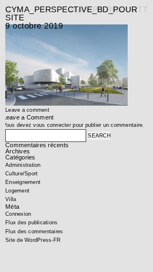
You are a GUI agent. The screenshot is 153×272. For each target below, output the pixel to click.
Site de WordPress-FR (32, 240)
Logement (17, 191)
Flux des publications (31, 222)
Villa (10, 199)
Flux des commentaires (34, 231)
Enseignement (22, 182)
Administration (23, 165)
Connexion (18, 214)
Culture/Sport (21, 173)
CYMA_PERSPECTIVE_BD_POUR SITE (71, 13)
